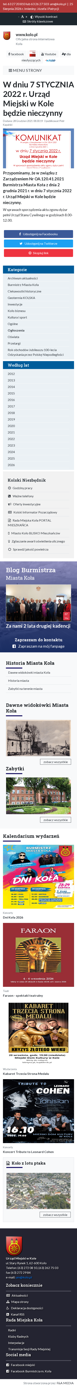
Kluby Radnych (17, 1336)
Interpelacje (15, 1343)
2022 (11, 439)
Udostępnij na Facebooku (40, 234)
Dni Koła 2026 (13, 917)
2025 (11, 458)
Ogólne (13, 324)
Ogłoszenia (16, 330)
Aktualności (19, 1295)
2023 (11, 445)
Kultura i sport (17, 317)
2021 (11, 432)
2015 (11, 393)
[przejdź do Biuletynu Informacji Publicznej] (32, 54)
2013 (11, 380)
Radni (11, 1330)
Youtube (50, 54)
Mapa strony (19, 1302)
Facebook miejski (22, 1365)
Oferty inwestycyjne (25, 504)
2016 (11, 400)
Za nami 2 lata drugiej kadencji (38, 626)
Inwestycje (15, 304)
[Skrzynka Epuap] (50, 60)
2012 (11, 374)
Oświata (13, 337)
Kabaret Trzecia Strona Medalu (26, 1073)
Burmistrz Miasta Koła (23, 285)
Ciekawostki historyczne (24, 291)
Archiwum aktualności (23, 278)
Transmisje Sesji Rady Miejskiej (28, 1349)
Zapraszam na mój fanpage (40, 646)
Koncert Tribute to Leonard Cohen (28, 1152)
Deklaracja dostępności (26, 1308)
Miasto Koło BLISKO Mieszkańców (34, 533)
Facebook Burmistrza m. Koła (30, 1371)
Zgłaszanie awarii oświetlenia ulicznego (37, 541)
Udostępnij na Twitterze (40, 243)
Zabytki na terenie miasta (24, 688)
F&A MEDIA (65, 1383)
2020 (11, 426)
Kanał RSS (16, 1314)
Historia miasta (17, 680)
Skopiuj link (41, 253)
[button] (11, 1190)
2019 (11, 419)
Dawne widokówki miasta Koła (28, 672)
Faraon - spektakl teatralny (23, 995)
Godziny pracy (21, 488)
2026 (11, 465)
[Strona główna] (7, 35)
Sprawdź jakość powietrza (29, 549)
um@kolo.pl (24, 1277)
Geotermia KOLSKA (21, 298)
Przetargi (14, 343)
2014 (11, 387)
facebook (17, 54)
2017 (11, 406)
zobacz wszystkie (55, 762)
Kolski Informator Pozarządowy (34, 512)
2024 (11, 452)
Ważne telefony (22, 496)
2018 (11, 413)
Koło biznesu (16, 311)
